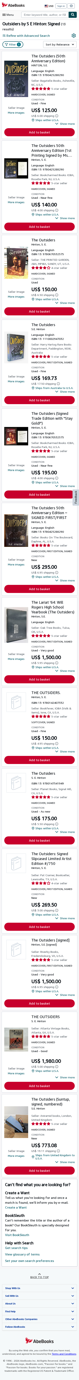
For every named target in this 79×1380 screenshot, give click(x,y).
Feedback (75, 497)
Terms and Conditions (64, 1353)
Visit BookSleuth (17, 1235)
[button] (65, 124)
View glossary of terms (22, 1254)
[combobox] (44, 15)
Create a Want (16, 1207)
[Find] (73, 15)
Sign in (61, 5)
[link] (73, 35)
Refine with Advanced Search (28, 36)
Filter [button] (14, 44)
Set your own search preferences (29, 1261)
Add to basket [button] (39, 132)
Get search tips (16, 1248)
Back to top (39, 1277)
